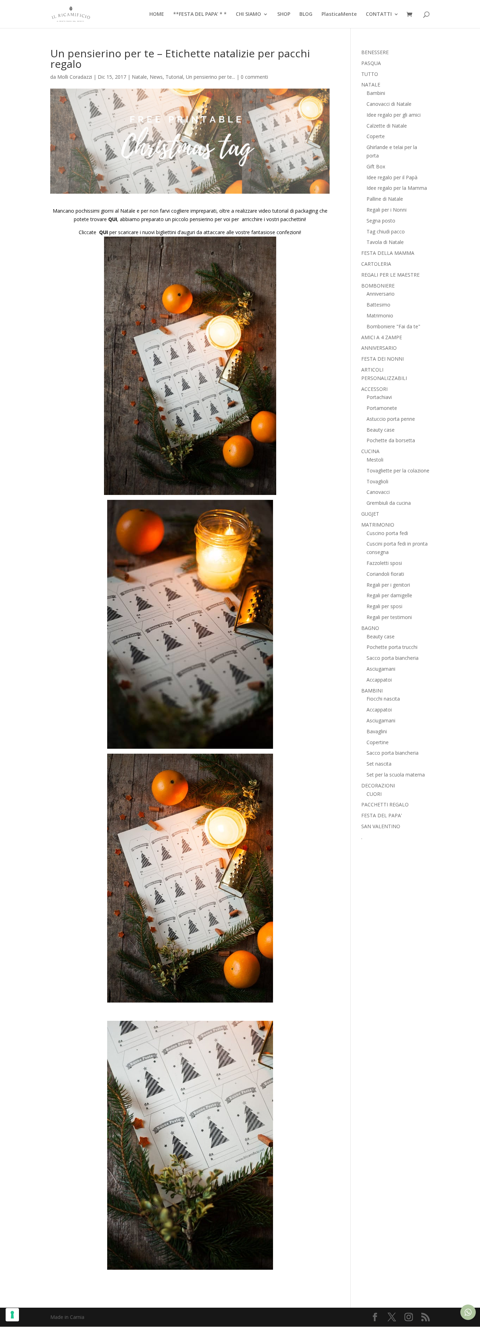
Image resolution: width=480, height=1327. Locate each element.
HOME (156, 14)
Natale (139, 76)
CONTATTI (379, 14)
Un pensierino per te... (210, 76)
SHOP (283, 14)
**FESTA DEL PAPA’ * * (200, 14)
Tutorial (174, 76)
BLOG (305, 14)
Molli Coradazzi (74, 76)
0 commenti (254, 76)
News (156, 76)
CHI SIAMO (248, 14)
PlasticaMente (339, 14)
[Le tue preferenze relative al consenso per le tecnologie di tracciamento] (12, 1314)
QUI (112, 219)
